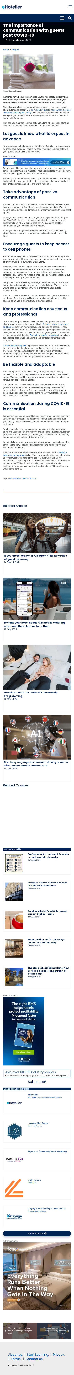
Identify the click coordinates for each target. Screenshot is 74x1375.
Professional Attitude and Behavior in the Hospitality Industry (48, 856)
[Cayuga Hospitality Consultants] (14, 1216)
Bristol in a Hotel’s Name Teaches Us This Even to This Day (47, 884)
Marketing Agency (35, 1126)
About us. (15, 1354)
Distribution (32, 1183)
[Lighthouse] (14, 1188)
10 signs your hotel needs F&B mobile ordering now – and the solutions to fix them (34, 624)
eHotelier (33, 1094)
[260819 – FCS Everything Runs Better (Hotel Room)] (37, 1309)
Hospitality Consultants (37, 1211)
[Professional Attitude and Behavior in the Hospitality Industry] (14, 863)
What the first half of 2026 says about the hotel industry (46, 941)
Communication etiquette (15, 345)
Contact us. (34, 1359)
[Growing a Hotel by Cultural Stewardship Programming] (37, 667)
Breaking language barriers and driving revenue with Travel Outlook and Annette (36, 763)
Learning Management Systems (49, 1097)
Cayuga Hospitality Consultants (47, 1208)
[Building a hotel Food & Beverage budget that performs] (14, 920)
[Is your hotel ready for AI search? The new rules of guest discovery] (37, 533)
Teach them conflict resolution (44, 335)
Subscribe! (37, 1081)
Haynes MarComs (38, 1123)
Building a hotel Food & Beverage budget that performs (47, 912)
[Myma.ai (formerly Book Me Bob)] (14, 1160)
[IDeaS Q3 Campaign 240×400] (23, 1065)
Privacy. (59, 1354)
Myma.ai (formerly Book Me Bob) (47, 1151)
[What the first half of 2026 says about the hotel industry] (14, 948)
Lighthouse (34, 1180)
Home (6, 49)
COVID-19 (26, 478)
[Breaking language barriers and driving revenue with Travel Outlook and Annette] (37, 737)
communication (14, 478)
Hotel (34, 478)
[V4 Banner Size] (37, 165)
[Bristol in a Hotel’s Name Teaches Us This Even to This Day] (14, 892)
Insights (15, 49)
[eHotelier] (14, 1103)
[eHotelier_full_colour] (12, 7)
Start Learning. (37, 1354)
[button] (70, 7)
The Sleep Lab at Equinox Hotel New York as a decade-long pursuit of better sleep (48, 970)
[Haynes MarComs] (14, 1131)
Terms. (16, 1359)
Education (32, 1097)
